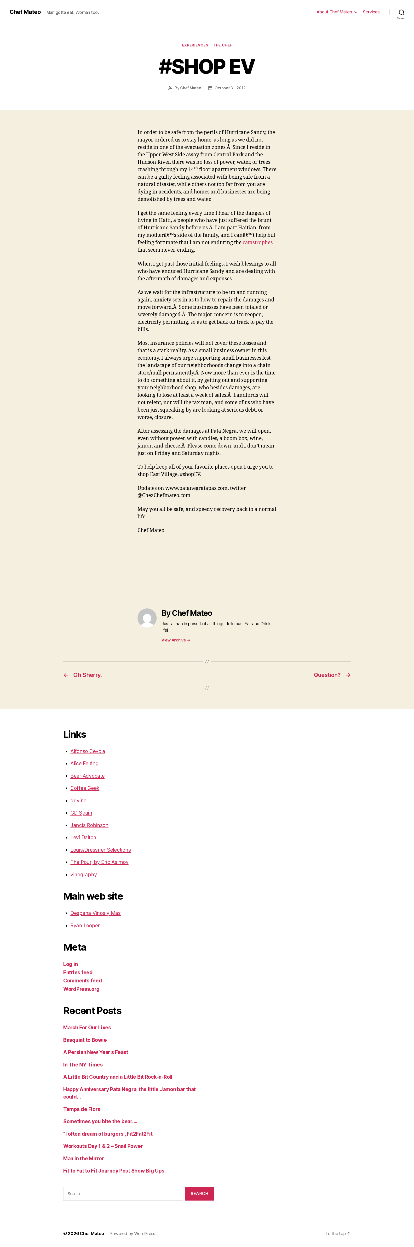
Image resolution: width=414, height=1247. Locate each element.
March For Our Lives (87, 1028)
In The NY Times (83, 1065)
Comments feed (82, 981)
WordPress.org (81, 989)
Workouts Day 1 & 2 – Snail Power (103, 1146)
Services (371, 11)
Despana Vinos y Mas (95, 913)
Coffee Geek (84, 788)
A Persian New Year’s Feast (95, 1052)
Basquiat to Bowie (85, 1040)
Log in (70, 964)
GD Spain (81, 813)
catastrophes (258, 242)
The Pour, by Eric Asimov (99, 862)
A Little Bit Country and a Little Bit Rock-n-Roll (117, 1077)
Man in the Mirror (83, 1159)
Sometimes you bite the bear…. (100, 1121)
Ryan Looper (85, 926)
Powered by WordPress (132, 1233)
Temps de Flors (81, 1109)
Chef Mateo (25, 12)
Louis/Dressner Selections (100, 850)
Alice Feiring (84, 763)
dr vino (78, 801)
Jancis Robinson (89, 825)
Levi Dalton (83, 837)
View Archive (175, 640)
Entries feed (78, 972)
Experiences (195, 45)
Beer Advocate (87, 776)
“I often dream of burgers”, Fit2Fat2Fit (107, 1134)
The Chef (222, 45)
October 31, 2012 (230, 87)
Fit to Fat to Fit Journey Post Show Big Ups (113, 1171)
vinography (83, 875)
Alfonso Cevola (87, 751)
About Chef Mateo (334, 11)
